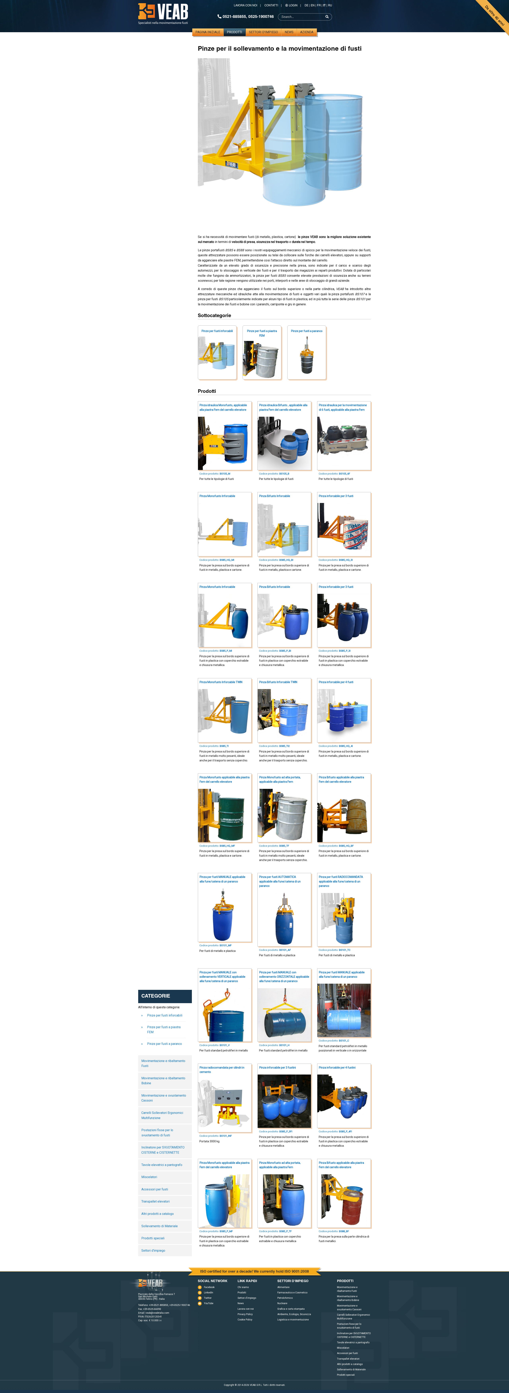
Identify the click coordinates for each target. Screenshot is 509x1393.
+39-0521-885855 (158, 1305)
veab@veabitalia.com (157, 1312)
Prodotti (234, 32)
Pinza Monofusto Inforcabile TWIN (221, 682)
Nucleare (282, 1303)
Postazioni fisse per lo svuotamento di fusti (157, 1132)
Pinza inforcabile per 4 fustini (337, 1067)
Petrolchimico (285, 1298)
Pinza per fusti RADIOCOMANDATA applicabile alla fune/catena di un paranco (341, 881)
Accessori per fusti (154, 1189)
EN (313, 5)
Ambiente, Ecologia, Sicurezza (294, 1314)
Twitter (208, 1298)
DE (306, 5)
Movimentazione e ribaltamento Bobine (163, 1080)
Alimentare (283, 1287)
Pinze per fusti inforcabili (217, 331)
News (289, 32)
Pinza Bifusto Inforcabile (274, 496)
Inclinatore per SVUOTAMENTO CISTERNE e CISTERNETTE (163, 1149)
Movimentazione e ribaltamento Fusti (163, 1063)
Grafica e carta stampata (291, 1309)
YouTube (208, 1303)
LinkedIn (208, 1292)
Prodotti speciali (152, 1238)
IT (324, 5)
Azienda (306, 32)
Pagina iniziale (207, 32)
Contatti (271, 5)
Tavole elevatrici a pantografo (161, 1165)
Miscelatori (149, 1177)
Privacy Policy (245, 1314)
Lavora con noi (245, 5)
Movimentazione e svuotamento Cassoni (163, 1098)
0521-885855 (234, 16)
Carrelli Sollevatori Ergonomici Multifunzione (162, 1115)
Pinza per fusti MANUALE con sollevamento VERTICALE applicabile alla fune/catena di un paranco (222, 977)
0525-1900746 (261, 16)
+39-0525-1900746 (179, 1305)
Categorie (155, 996)
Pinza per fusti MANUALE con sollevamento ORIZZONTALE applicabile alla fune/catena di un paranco (284, 977)
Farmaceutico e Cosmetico (292, 1292)
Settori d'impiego (263, 32)
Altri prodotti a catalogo (157, 1214)
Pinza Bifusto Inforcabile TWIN (278, 682)
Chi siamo (243, 1287)
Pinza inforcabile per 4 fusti (336, 682)
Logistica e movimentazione (293, 1319)
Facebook (209, 1287)
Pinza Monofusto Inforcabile (217, 496)
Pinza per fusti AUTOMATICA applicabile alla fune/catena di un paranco (280, 881)
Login (293, 5)
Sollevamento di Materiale (159, 1226)
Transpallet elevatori (155, 1201)
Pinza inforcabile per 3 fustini (277, 1067)
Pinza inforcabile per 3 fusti (336, 496)
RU (330, 5)
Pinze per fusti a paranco (306, 331)
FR (319, 5)
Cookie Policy (245, 1319)
